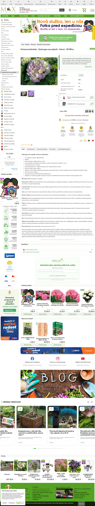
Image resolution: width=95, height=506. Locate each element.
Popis (23, 149)
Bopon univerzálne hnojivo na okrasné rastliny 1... (58, 338)
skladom (33, 309)
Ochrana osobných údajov (81, 494)
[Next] (91, 402)
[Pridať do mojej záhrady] (93, 140)
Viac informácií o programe (9, 313)
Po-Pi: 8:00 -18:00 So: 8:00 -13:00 (42, 492)
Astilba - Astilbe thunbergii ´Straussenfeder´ (61, 475)
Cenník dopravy (78, 497)
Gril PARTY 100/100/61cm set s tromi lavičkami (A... (47, 476)
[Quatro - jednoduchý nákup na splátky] (10, 328)
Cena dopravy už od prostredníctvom (75, 120)
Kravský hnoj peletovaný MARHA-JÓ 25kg (42, 339)
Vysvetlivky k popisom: (64, 149)
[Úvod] (8, 10)
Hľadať (61, 10)
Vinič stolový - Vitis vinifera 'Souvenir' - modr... (75, 476)
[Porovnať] (81, 140)
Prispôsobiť (11, 503)
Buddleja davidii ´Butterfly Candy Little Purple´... (34, 476)
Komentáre (53, 149)
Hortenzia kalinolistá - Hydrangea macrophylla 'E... (43, 305)
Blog (75, 491)
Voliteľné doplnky (62, 93)
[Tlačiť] (89, 140)
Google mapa (36, 494)
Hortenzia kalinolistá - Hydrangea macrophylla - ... (57, 305)
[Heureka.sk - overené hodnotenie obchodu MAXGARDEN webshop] (9, 272)
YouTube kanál (36, 497)
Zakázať (5, 503)
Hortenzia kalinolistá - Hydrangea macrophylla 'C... (87, 306)
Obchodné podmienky (80, 492)
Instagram (35, 499)
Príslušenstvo (31, 149)
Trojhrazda (7, 474)
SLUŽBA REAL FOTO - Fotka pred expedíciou (10, 198)
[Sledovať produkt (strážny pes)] (85, 140)
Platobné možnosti (79, 496)
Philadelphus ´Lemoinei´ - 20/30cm (20, 475)
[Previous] (88, 402)
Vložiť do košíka (28, 314)
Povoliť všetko (20, 503)
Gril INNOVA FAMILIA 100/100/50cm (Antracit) (88, 476)
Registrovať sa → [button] (9, 310)
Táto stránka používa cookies (9, 490)
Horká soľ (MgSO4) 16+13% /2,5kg (27, 338)
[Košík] (88, 10)
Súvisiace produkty (42, 149)
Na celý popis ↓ (88, 66)
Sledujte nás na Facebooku (40, 496)
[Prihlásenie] (73, 10)
